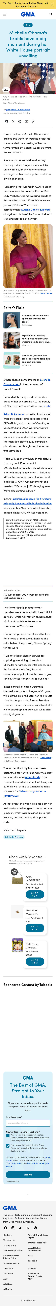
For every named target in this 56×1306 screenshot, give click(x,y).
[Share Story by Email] (26, 121)
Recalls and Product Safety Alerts (35, 1276)
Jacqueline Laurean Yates (18, 109)
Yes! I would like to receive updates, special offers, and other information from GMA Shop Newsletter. (30, 1137)
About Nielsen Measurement (34, 1249)
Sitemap (32, 1268)
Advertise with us (11, 1263)
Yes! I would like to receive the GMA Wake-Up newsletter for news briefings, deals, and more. (29, 1148)
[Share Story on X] (13, 121)
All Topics (7, 1289)
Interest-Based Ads (37, 1242)
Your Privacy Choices (13, 1250)
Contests (7, 1234)
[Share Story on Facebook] (6, 121)
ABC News (8, 1273)
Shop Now (34, 894)
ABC (5, 1278)
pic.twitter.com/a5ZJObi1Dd (20, 531)
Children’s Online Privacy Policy (11, 1256)
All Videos (7, 1283)
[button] (4, 14)
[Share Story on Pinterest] (19, 121)
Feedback (32, 1260)
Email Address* (14, 1116)
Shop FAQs (8, 1268)
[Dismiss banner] (52, 4)
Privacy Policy (15, 1163)
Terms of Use (9, 1240)
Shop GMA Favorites (26, 856)
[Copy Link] (33, 121)
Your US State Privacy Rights (38, 1236)
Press (30, 1255)
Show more (45, 293)
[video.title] (28, 78)
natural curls (32, 777)
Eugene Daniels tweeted (35, 209)
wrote (47, 406)
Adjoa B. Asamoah (14, 414)
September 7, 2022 (15, 537)
